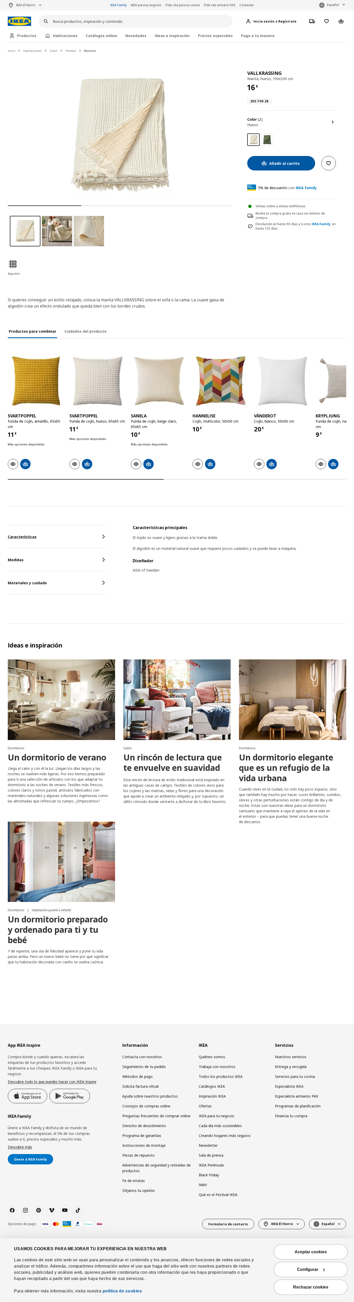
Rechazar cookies (310, 1287)
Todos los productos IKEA (221, 1076)
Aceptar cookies (311, 1252)
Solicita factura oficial (140, 1086)
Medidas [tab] (16, 559)
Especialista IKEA (289, 1086)
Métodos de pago (137, 1076)
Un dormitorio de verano (57, 757)
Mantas (90, 51)
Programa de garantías (141, 1135)
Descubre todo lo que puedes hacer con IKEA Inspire (52, 1081)
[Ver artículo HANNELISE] (221, 381)
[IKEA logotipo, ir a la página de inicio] (19, 21)
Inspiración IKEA (212, 1096)
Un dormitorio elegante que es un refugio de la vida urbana (286, 768)
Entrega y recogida (291, 1066)
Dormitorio (16, 748)
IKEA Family (118, 5)
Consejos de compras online (146, 1106)
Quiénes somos (212, 1056)
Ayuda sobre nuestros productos (150, 1096)
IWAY (203, 1184)
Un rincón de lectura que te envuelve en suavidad (172, 762)
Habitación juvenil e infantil (51, 910)
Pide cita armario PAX (219, 5)
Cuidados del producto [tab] (86, 331)
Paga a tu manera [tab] (257, 35)
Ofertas (205, 1106)
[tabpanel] (239, 552)
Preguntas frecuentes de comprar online (156, 1115)
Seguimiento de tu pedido (144, 1066)
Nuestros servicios (290, 1056)
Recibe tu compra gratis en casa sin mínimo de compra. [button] (290, 215)
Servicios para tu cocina (295, 1076)
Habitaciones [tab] (65, 35)
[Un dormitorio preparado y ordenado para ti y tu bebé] (61, 862)
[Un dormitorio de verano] (61, 699)
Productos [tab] (26, 35)
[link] (267, 139)
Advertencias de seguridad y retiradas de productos (156, 1168)
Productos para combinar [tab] (32, 331)
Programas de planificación (298, 1106)
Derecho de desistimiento (144, 1125)
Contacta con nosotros (142, 1056)
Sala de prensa (211, 1155)
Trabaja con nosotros (217, 1066)
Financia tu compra (291, 1115)
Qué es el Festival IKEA (218, 1194)
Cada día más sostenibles (220, 1125)
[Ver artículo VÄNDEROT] (282, 381)
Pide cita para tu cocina (183, 5)
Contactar (246, 5)
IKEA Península (211, 1165)
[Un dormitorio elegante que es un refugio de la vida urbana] (292, 699)
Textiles (70, 51)
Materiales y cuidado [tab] (27, 582)
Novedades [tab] (135, 35)
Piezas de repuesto (138, 1155)
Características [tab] (22, 536)
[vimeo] (51, 1210)
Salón (53, 51)
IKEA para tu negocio (146, 5)
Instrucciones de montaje (144, 1145)
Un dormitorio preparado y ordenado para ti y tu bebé (58, 929)
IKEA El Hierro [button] (26, 5)
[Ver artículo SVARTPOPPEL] (36, 381)
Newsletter (208, 1145)
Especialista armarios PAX (296, 1096)
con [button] (287, 187)
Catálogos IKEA (212, 1086)
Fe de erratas (133, 1180)
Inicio (11, 51)
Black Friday (209, 1174)
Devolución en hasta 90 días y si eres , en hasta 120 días (296, 226)
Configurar (307, 1269)
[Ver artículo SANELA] (159, 381)
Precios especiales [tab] (215, 35)
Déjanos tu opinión (138, 1190)
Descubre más (20, 1146)
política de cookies (122, 1291)
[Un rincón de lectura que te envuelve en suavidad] (177, 699)
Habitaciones (32, 51)
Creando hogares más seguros (225, 1135)
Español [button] (333, 5)
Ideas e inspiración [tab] (172, 35)
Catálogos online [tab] (101, 35)
